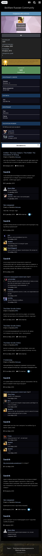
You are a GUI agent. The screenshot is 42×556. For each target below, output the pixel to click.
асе (9, 235)
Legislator (11, 136)
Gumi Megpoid (12, 248)
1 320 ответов (22, 319)
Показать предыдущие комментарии (17, 277)
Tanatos (10, 194)
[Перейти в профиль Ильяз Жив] (5, 189)
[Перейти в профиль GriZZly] (5, 299)
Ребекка (10, 289)
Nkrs (9, 401)
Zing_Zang (11, 394)
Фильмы (18, 157)
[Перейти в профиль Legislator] (5, 137)
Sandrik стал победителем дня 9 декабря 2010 (23, 61)
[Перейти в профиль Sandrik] (5, 242)
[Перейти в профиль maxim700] (5, 132)
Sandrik (6, 172)
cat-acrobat (11, 279)
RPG (16, 311)
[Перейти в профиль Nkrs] (5, 401)
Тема (8, 548)
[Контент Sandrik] (21, 35)
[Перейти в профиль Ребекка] (5, 290)
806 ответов (20, 166)
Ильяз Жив (11, 188)
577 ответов (21, 371)
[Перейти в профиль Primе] (5, 437)
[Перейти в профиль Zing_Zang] (5, 395)
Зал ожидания (8, 205)
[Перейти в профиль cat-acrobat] (5, 280)
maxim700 (11, 131)
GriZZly (10, 298)
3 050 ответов (22, 214)
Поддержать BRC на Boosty (21, 13)
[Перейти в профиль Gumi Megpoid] (5, 249)
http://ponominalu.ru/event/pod (12, 463)
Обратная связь (20, 550)
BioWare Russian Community (19, 7)
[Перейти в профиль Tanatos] (5, 195)
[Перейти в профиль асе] (5, 236)
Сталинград (7, 360)
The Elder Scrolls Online (12, 309)
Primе (10, 436)
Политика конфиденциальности (23, 548)
